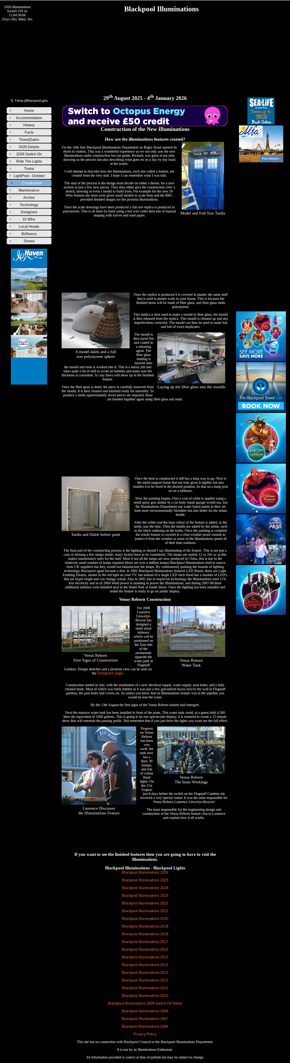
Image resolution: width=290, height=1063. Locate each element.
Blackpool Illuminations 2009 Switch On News (145, 1003)
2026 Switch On (29, 154)
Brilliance (29, 234)
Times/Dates (29, 140)
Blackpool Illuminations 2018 (145, 934)
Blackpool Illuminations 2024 (145, 888)
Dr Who (29, 219)
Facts (29, 132)
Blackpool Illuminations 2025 (145, 880)
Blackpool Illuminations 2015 (145, 957)
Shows (29, 241)
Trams (29, 169)
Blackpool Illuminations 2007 (145, 1019)
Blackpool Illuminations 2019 (145, 926)
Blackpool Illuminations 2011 (145, 988)
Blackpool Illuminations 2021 (145, 911)
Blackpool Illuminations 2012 (145, 980)
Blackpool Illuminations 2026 (145, 872)
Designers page (110, 673)
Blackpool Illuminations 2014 (145, 965)
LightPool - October (29, 176)
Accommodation (29, 118)
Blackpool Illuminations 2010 (145, 996)
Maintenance (29, 190)
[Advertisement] (145, 53)
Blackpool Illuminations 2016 (145, 949)
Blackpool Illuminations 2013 (145, 972)
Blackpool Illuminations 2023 (145, 895)
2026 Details (29, 147)
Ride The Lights (29, 161)
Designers (29, 212)
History (29, 125)
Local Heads (29, 226)
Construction (32, 183)
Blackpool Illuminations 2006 (145, 1026)
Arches (29, 198)
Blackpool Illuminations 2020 (145, 919)
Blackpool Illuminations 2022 (145, 903)
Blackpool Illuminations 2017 (145, 942)
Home (29, 111)
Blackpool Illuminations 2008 (145, 1011)
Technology (29, 205)
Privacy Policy (145, 1034)
